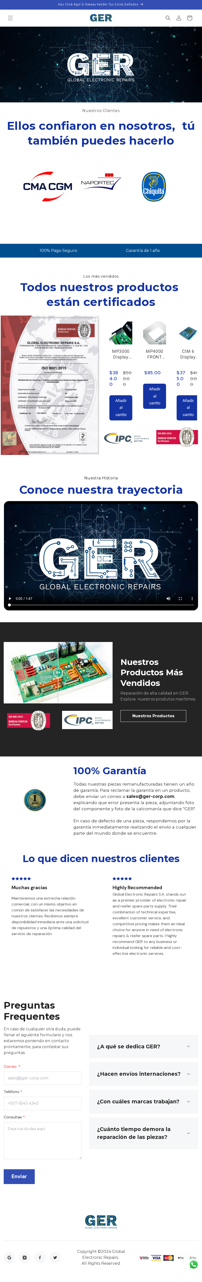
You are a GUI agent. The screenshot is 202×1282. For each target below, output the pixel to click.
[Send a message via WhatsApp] (194, 1264)
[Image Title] (9, 1257)
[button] (10, 18)
